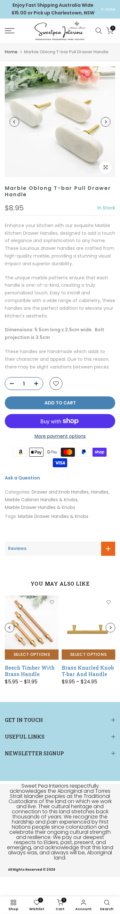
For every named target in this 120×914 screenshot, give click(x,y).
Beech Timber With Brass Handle (30, 670)
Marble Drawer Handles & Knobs (40, 507)
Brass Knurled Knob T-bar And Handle (88, 670)
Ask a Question (22, 478)
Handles (99, 492)
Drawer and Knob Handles (60, 492)
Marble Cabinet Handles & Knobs (41, 499)
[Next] (105, 122)
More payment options (60, 436)
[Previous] (14, 122)
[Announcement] (53, 9)
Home (11, 52)
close (109, 9)
